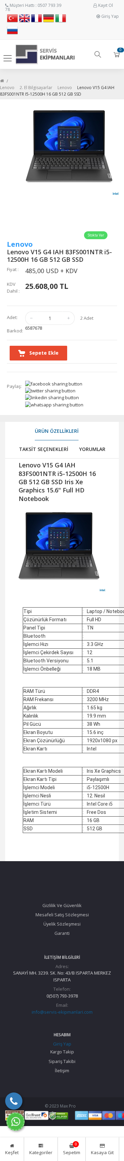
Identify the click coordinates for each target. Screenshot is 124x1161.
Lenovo (7, 87)
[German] (48, 20)
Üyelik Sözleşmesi (62, 924)
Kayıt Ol (105, 5)
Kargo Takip (62, 1052)
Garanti (62, 933)
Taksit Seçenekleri (43, 449)
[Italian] (60, 20)
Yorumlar (92, 449)
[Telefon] (13, 1101)
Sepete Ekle (42, 353)
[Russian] (12, 32)
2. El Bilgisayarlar (36, 87)
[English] (24, 20)
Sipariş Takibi (62, 1061)
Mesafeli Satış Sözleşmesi (62, 915)
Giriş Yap (110, 16)
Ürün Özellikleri (57, 431)
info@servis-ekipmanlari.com (62, 1012)
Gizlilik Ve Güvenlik (62, 905)
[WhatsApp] (15, 1121)
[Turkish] (12, 20)
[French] (36, 20)
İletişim (62, 1070)
